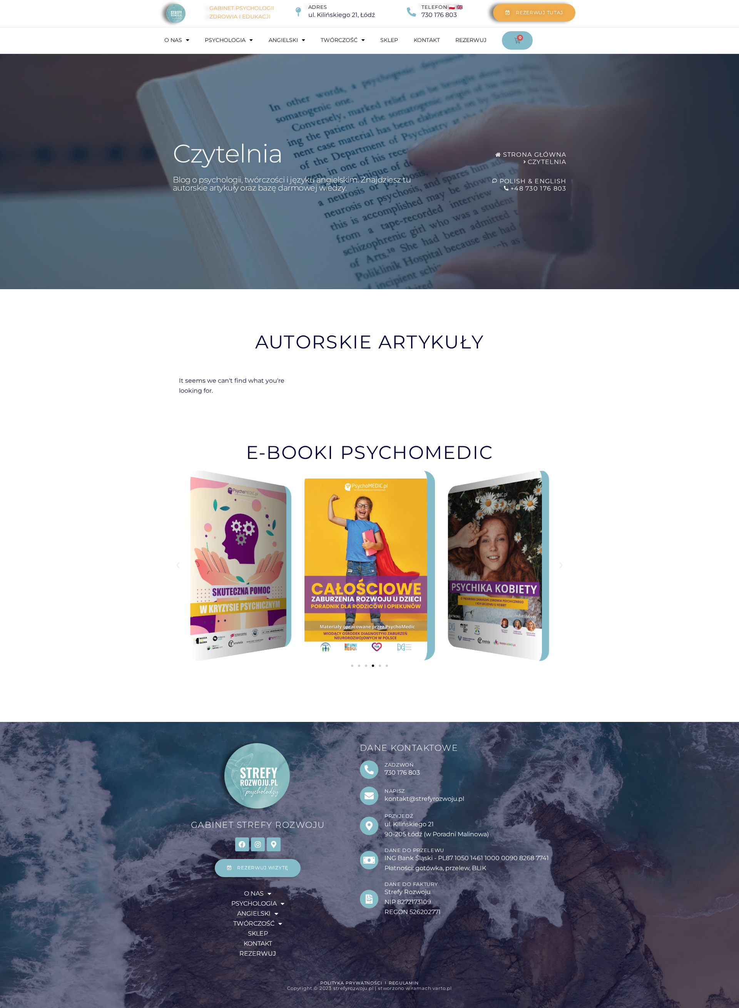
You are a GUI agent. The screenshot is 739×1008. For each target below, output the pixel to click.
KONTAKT (427, 40)
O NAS (173, 40)
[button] (178, 565)
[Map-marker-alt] (274, 844)
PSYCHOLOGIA (225, 40)
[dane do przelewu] (369, 860)
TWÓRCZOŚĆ (339, 40)
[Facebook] (242, 844)
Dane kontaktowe (409, 748)
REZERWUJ (471, 40)
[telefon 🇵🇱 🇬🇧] (411, 12)
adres (317, 7)
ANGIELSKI (283, 40)
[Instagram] (258, 844)
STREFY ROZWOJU (258, 825)
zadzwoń (399, 765)
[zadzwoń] (369, 769)
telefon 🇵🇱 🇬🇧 (442, 7)
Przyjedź (399, 816)
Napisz (395, 791)
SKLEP (389, 40)
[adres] (298, 12)
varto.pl (442, 988)
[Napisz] (369, 796)
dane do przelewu (414, 850)
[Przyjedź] (369, 826)
